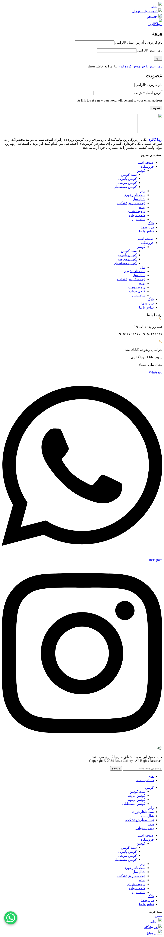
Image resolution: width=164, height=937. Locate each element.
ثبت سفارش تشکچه (131, 203)
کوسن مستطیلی (125, 187)
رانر (142, 191)
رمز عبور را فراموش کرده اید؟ (140, 66)
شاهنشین (138, 219)
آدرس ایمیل (148, 92)
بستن (158, 915)
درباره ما (147, 227)
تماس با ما (146, 231)
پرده (142, 207)
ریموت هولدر (136, 211)
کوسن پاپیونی (127, 178)
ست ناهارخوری (134, 195)
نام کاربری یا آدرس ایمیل (138, 42)
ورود (158, 58)
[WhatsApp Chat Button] (10, 917)
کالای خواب (137, 215)
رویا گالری (155, 139)
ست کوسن (129, 174)
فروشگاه (147, 166)
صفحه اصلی (145, 162)
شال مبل (138, 199)
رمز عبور (149, 50)
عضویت (156, 108)
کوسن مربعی (127, 183)
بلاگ (151, 223)
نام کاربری (148, 85)
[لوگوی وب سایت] (155, 24)
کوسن (140, 170)
